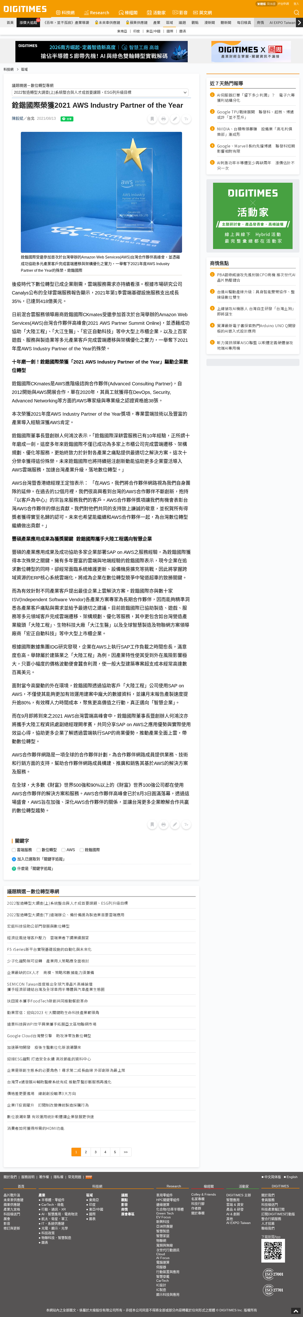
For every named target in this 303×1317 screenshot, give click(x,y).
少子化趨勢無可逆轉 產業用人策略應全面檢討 (48, 961)
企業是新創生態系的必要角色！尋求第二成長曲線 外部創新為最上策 (66, 1070)
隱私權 (58, 1177)
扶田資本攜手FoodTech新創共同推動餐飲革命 (47, 1001)
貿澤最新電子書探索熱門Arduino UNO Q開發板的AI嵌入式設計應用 (256, 328)
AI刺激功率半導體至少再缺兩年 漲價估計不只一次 (256, 165)
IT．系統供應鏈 (52, 1223)
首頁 (10, 22)
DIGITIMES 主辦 (238, 1195)
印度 (136, 31)
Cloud (160, 1254)
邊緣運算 (162, 1204)
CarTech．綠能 (52, 1204)
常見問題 (74, 1177)
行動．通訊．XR (53, 1209)
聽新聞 (226, 22)
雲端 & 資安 (235, 1204)
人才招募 (268, 1223)
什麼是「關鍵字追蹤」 (36, 869)
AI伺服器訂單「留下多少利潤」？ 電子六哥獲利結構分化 (256, 97)
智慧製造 (162, 1231)
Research (99, 12)
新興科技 (162, 1222)
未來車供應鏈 (109, 22)
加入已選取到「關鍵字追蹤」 (42, 859)
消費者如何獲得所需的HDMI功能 (35, 1128)
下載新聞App (271, 1237)
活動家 (159, 12)
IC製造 (161, 1290)
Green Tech (165, 1213)
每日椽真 (244, 22)
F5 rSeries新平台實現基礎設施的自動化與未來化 (49, 949)
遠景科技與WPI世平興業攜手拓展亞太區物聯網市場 (51, 1024)
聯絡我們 (268, 1228)
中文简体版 (272, 1177)
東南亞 (122, 31)
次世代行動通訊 (167, 1250)
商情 (260, 22)
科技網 (68, 12)
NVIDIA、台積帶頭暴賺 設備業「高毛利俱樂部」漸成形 (254, 131)
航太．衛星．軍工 (54, 1219)
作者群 (196, 1208)
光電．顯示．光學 (54, 1228)
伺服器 (161, 1267)
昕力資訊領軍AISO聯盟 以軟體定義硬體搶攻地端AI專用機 (255, 345)
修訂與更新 (12, 1228)
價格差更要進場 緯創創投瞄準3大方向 (41, 1093)
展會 (7, 1219)
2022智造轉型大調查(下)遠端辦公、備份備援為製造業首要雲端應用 (66, 914)
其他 (229, 1219)
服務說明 (28, 1177)
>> (126, 1152)
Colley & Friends (203, 1194)
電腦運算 (162, 1262)
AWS (71, 850)
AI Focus (162, 1258)
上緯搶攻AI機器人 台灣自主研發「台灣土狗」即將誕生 (256, 311)
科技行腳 (198, 1204)
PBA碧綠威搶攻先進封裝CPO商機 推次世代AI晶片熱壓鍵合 (256, 277)
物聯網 (161, 1240)
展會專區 (127, 1214)
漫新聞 (209, 22)
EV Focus (163, 1217)
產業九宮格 (12, 1209)
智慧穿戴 (162, 1276)
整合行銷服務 (271, 1219)
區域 (169, 22)
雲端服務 (24, 850)
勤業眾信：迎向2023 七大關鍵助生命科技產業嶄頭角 (53, 1012)
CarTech (162, 1280)
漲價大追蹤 (29, 21)
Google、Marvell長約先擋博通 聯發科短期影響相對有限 (256, 148)
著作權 (44, 1177)
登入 (296, 3)
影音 (181, 12)
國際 (170, 31)
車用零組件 (164, 1195)
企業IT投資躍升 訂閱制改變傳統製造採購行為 (48, 1105)
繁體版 (261, 4)
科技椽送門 (12, 1214)
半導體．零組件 (53, 1200)
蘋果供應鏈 (138, 22)
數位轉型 (49, 850)
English (292, 1177)
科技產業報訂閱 (273, 1209)
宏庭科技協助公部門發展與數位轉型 (38, 926)
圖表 (182, 31)
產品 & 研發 (235, 1209)
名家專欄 (198, 1199)
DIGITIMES (280, 1186)
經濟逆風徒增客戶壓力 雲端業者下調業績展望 (48, 937)
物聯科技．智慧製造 (56, 1238)
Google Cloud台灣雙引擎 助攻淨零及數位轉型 (49, 1035)
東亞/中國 (153, 31)
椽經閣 (131, 12)
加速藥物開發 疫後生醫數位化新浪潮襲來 (44, 1047)
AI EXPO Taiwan (282, 22)
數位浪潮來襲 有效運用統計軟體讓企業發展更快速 (50, 1116)
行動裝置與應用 (167, 1272)
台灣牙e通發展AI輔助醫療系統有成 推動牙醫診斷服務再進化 (59, 1082)
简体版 (271, 4)
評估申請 (283, 3)
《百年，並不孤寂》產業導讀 (66, 22)
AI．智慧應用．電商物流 (59, 1214)
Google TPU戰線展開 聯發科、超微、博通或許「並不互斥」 (255, 114)
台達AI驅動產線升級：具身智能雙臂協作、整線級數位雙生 (256, 294)
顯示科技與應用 (167, 1294)
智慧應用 (233, 1200)
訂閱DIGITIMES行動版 (278, 1214)
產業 (156, 22)
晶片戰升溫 (12, 1195)
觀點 (195, 22)
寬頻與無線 (164, 1245)
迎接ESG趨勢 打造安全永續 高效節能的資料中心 (49, 1059)
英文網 (205, 12)
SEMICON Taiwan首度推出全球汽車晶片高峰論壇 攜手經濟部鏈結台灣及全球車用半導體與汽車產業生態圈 (56, 986)
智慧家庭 (162, 1236)
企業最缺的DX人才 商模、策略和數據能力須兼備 (50, 972)
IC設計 (161, 1285)
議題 (182, 22)
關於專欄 (198, 1213)
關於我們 (10, 1177)
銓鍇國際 (92, 850)
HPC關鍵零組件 (168, 1200)
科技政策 (48, 1233)
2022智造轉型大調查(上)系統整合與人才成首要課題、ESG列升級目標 (67, 903)
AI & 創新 (233, 1214)
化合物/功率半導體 (170, 1209)
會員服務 (268, 1200)
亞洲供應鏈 (164, 1226)
